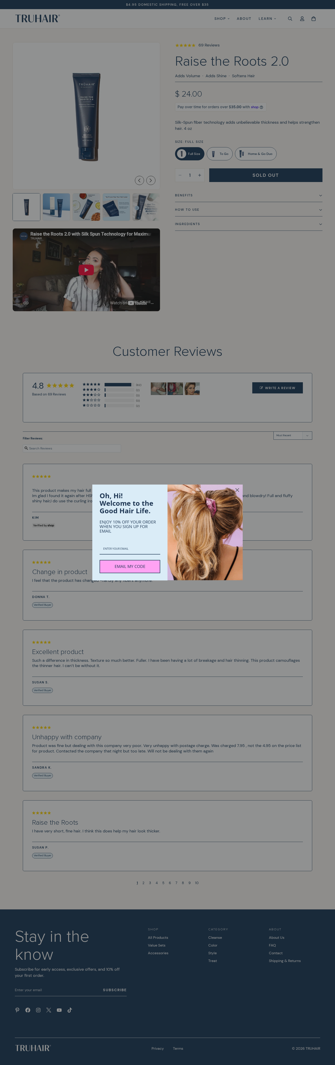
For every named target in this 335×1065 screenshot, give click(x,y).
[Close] (237, 490)
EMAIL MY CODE (130, 566)
